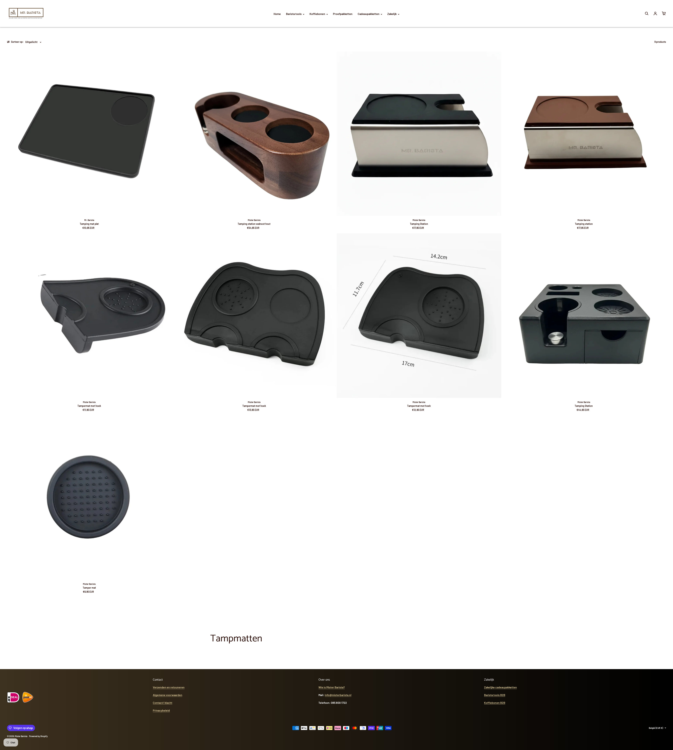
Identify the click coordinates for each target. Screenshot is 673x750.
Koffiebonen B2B (494, 702)
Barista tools (294, 13)
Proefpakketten (342, 13)
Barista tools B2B (494, 695)
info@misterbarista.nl (338, 695)
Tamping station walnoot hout (254, 223)
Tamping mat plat (89, 223)
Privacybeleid (161, 710)
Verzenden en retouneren (169, 687)
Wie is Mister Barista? (331, 687)
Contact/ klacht (162, 702)
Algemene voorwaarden (167, 695)
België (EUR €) (656, 728)
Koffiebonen (318, 13)
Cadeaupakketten (369, 13)
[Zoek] (647, 13)
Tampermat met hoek (89, 405)
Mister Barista (21, 736)
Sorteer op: (17, 41)
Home (277, 13)
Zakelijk (392, 13)
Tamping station (584, 223)
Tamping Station (419, 223)
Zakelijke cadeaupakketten (500, 687)
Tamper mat (89, 587)
